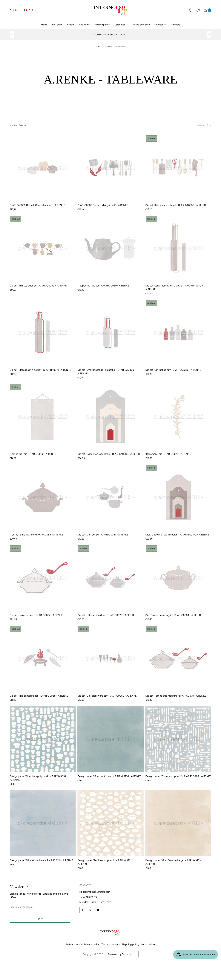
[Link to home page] (110, 933)
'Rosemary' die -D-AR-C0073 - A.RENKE (168, 453)
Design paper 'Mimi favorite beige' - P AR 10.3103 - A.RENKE (173, 862)
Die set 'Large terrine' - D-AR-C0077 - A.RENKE (36, 615)
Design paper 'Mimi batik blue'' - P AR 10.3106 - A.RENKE (109, 776)
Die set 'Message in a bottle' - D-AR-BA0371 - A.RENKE (40, 369)
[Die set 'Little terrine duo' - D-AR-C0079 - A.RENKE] (110, 578)
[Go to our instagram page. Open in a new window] (90, 910)
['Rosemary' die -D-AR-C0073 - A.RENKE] (178, 417)
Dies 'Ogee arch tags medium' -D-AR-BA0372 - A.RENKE (177, 534)
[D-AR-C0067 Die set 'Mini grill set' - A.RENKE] (110, 168)
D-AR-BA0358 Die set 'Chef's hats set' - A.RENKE (37, 205)
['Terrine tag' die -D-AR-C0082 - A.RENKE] (43, 417)
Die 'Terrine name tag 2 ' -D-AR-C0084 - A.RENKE (173, 615)
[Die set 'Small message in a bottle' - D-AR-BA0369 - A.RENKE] (110, 333)
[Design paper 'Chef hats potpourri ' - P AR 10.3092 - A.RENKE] (43, 739)
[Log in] (198, 10)
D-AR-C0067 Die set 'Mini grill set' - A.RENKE (102, 205)
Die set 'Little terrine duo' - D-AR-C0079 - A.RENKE (106, 615)
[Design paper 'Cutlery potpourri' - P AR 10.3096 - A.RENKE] (178, 739)
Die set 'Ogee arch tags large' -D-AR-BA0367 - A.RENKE (109, 453)
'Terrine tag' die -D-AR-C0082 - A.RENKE (33, 453)
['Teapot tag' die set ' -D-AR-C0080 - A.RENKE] (110, 248)
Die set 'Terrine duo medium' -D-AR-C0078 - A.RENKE (175, 695)
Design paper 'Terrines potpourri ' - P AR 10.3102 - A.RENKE (105, 862)
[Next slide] (209, 34)
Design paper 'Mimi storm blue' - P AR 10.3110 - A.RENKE (41, 860)
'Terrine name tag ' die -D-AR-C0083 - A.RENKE (36, 534)
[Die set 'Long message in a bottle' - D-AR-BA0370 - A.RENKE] (178, 248)
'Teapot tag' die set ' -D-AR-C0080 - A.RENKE (103, 285)
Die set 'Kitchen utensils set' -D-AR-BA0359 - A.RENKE (176, 205)
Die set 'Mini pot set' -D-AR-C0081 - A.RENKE (102, 534)
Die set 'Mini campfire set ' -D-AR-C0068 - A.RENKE (39, 695)
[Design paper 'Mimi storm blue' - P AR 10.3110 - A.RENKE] (43, 823)
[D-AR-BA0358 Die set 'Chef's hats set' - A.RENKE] (43, 168)
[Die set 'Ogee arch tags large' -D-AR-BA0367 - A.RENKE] (110, 417)
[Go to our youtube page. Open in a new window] (98, 910)
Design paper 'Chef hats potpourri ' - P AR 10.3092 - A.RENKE (39, 778)
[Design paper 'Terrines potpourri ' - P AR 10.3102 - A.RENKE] (110, 823)
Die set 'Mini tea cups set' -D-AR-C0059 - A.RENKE (38, 285)
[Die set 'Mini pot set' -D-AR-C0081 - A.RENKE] (110, 497)
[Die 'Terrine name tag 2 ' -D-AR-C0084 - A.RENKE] (178, 578)
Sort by (13, 125)
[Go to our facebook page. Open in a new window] (82, 910)
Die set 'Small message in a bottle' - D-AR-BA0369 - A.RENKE (106, 371)
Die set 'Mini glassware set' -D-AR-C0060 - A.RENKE (107, 695)
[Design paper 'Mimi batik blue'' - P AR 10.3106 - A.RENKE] (110, 739)
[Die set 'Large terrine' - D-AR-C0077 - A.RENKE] (43, 578)
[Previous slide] (12, 34)
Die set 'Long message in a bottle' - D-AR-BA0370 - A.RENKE (174, 287)
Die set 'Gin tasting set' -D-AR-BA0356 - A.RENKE (173, 369)
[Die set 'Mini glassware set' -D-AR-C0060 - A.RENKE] (110, 658)
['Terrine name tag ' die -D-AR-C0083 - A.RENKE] (43, 497)
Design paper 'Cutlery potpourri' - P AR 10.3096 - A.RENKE (178, 776)
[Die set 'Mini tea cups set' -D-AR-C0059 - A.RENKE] (43, 248)
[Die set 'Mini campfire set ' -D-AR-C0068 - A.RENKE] (43, 658)
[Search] (191, 10)
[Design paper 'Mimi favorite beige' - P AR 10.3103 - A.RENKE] (178, 823)
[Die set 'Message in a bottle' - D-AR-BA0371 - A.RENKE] (43, 333)
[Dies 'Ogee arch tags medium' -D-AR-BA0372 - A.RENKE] (178, 497)
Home (98, 46)
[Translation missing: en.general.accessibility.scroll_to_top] (136, 954)
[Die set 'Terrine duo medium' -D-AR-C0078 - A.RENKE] (178, 658)
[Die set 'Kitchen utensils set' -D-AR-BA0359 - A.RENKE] (178, 168)
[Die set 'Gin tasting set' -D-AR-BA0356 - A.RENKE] (178, 333)
